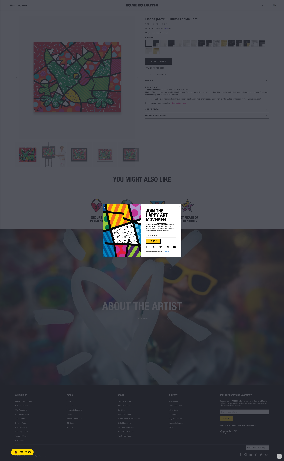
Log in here (165, 252)
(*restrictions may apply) (161, 230)
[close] (179, 206)
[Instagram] (167, 247)
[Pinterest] (160, 247)
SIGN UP (153, 241)
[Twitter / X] (153, 247)
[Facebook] (146, 247)
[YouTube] (174, 247)
